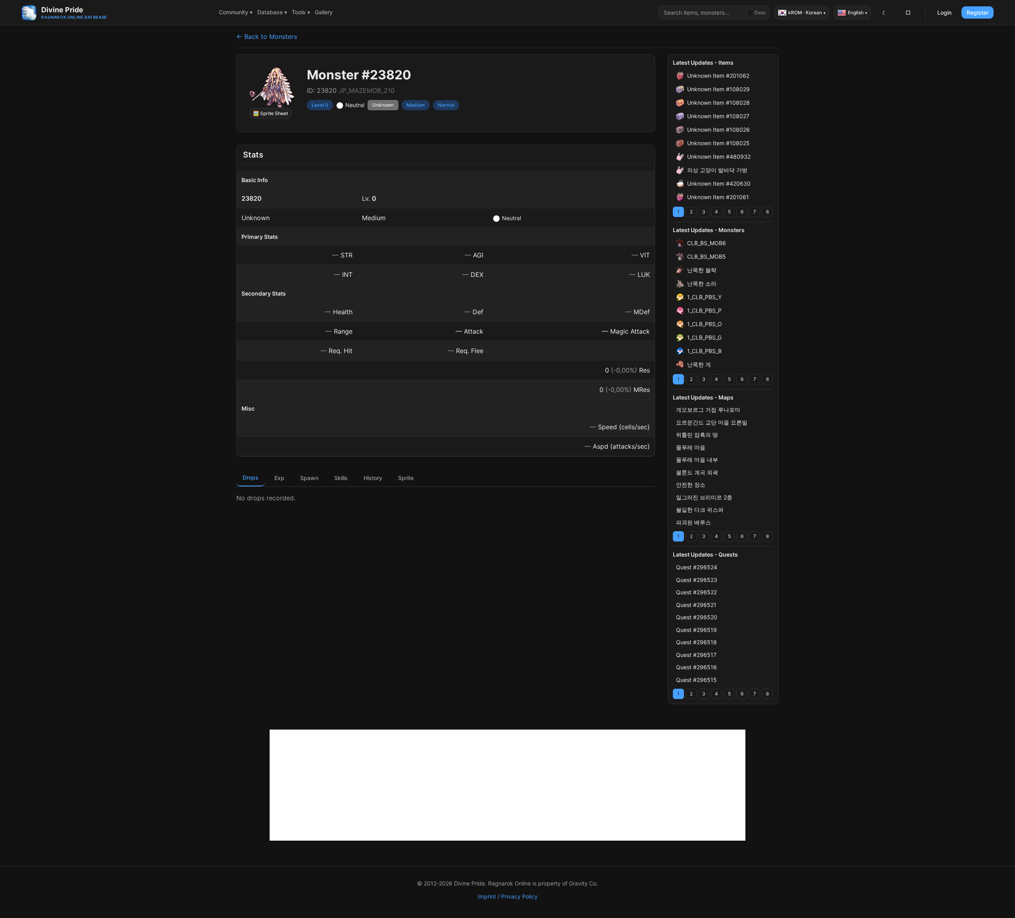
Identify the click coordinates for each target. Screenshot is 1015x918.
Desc (760, 12)
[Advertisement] (507, 785)
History (373, 477)
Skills (341, 477)
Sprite (406, 477)
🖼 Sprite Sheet (270, 113)
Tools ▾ (301, 12)
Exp (279, 477)
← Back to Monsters (266, 36)
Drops (251, 477)
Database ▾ (272, 12)
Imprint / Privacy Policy (508, 896)
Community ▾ (236, 12)
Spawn (309, 477)
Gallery (324, 12)
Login (944, 12)
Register (977, 12)
